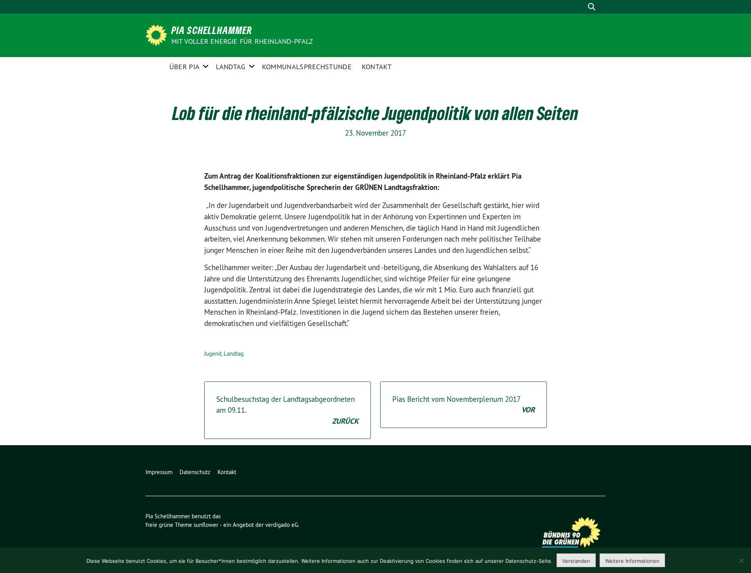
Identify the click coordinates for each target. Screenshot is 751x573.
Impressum (159, 472)
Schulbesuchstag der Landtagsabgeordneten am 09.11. (287, 410)
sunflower (206, 524)
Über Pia (184, 66)
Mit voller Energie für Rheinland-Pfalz (243, 41)
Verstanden (576, 561)
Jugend (212, 353)
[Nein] (741, 560)
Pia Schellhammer (211, 30)
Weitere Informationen (632, 561)
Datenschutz (195, 472)
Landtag (230, 66)
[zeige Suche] (591, 7)
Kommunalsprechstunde (307, 66)
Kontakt (377, 66)
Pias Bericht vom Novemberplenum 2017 (463, 404)
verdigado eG (281, 524)
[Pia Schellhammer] (158, 34)
